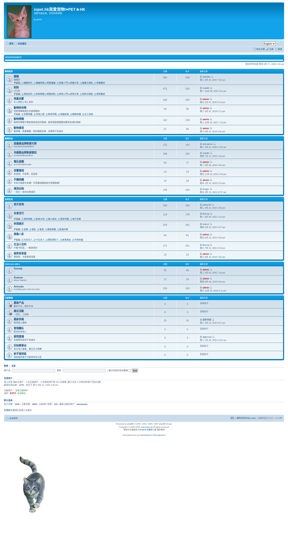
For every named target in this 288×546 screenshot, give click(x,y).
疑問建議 (19, 336)
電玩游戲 (19, 161)
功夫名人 (28, 240)
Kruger (206, 189)
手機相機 (19, 179)
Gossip (18, 268)
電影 (34, 229)
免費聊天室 (9, 410)
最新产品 (19, 302)
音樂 (26, 229)
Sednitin (206, 77)
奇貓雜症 (100, 83)
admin (206, 99)
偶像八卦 (19, 234)
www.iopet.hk (146, 427)
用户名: (7, 370)
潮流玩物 (19, 188)
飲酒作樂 (63, 229)
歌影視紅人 (53, 240)
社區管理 (9, 298)
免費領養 (28, 114)
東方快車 (76, 219)
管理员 (12, 393)
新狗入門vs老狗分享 (69, 94)
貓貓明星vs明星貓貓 (45, 83)
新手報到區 (20, 353)
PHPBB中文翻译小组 (147, 430)
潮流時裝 (28, 219)
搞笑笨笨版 (20, 253)
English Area (12, 264)
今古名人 (40, 240)
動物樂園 (19, 118)
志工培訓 (88, 114)
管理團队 (19, 328)
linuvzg (206, 214)
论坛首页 (22, 44)
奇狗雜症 (100, 94)
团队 (232, 418)
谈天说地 (19, 204)
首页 (11, 44)
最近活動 (19, 311)
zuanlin (206, 88)
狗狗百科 (28, 94)
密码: (59, 370)
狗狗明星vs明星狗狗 (45, 94)
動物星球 (9, 71)
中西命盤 (78, 240)
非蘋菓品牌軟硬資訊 (25, 152)
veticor (206, 224)
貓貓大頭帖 (87, 83)
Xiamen (18, 277)
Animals (19, 286)
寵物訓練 (76, 114)
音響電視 (19, 170)
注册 (271, 49)
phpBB (130, 424)
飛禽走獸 (19, 98)
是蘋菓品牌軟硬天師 (25, 143)
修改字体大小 (279, 43)
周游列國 (64, 219)
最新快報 (19, 319)
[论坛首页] (19, 20)
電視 (41, 229)
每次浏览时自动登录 (119, 370)
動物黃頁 (19, 127)
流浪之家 (40, 114)
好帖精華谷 (20, 345)
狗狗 (16, 87)
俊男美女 (66, 240)
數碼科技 (9, 139)
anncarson (208, 144)
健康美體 (51, 229)
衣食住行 (19, 213)
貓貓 (16, 76)
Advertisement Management (152, 435)
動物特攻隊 (20, 107)
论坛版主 (21, 393)
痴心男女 (52, 219)
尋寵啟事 (64, 114)
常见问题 (260, 49)
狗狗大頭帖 (87, 94)
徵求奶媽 (52, 114)
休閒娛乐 (19, 223)
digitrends (207, 337)
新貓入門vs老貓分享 (69, 83)
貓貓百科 (28, 83)
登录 (280, 49)
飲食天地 (40, 219)
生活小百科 (20, 244)
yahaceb (207, 205)
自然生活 (9, 199)
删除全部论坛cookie (246, 418)
